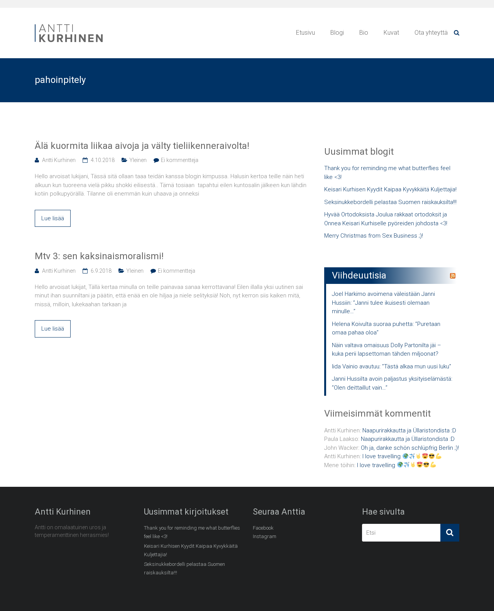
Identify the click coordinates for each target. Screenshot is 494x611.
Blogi (337, 32)
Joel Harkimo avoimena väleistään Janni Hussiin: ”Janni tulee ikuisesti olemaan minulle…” (383, 302)
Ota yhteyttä (431, 32)
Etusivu (305, 32)
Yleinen (138, 160)
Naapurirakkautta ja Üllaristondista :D (409, 430)
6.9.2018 (101, 271)
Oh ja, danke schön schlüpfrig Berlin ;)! (410, 447)
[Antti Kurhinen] (69, 25)
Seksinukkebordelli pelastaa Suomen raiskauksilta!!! (390, 202)
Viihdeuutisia (359, 275)
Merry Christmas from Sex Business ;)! (373, 235)
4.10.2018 (103, 160)
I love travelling (382, 456)
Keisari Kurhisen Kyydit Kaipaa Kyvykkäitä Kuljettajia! (390, 189)
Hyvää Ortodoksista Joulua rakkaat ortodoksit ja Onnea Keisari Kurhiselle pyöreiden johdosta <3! (385, 219)
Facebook (263, 528)
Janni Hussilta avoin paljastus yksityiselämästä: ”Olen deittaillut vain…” (392, 383)
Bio (363, 32)
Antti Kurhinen (59, 160)
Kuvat (391, 32)
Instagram (264, 536)
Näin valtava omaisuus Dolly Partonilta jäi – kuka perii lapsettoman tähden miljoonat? (386, 350)
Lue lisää (52, 218)
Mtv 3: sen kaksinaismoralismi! (99, 256)
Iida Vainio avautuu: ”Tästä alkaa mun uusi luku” (391, 366)
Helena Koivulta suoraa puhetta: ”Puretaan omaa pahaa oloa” (386, 328)
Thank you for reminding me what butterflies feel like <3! (387, 173)
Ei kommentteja (179, 160)
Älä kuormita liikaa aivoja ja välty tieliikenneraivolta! (142, 145)
